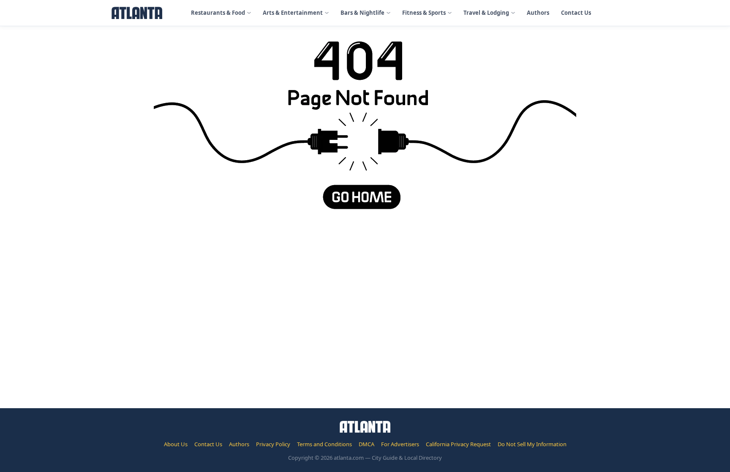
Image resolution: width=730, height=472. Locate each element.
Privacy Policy (273, 444)
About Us (176, 444)
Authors (538, 12)
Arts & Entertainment (293, 12)
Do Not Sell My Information (532, 444)
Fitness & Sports (424, 12)
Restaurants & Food (218, 12)
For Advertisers (400, 444)
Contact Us (576, 12)
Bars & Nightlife (362, 12)
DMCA (366, 444)
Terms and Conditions (324, 444)
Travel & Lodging (486, 12)
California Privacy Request (458, 444)
